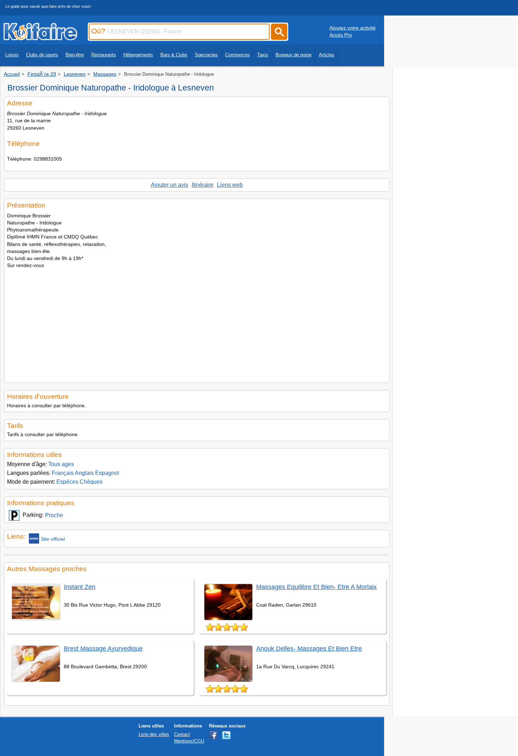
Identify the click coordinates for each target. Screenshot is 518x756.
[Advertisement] (196, 323)
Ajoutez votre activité (352, 28)
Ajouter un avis (169, 185)
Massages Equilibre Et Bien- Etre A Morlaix (316, 586)
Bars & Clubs (173, 54)
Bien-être (75, 54)
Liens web (230, 185)
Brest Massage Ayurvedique (103, 648)
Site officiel (53, 539)
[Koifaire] (40, 38)
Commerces (237, 54)
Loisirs (12, 54)
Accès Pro (340, 35)
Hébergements (138, 54)
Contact (182, 734)
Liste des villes (153, 734)
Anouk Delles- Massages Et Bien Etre (309, 648)
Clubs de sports (42, 54)
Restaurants (103, 54)
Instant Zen (79, 586)
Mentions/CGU (189, 741)
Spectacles (206, 54)
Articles (326, 54)
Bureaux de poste (294, 54)
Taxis (262, 54)
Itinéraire (203, 185)
